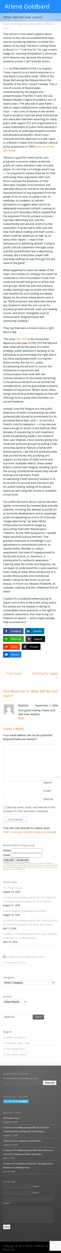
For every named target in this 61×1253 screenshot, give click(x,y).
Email (47, 791)
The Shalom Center (16, 1054)
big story (21, 339)
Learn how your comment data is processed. (30, 832)
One (5, 68)
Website (48, 799)
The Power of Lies (12, 887)
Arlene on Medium (16, 1037)
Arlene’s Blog (37, 956)
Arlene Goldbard (27, 6)
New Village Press (15, 1048)
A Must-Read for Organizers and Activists (24, 910)
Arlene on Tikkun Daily (18, 1043)
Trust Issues (12, 673)
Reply (21, 718)
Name (47, 782)
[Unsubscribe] (3, 1087)
